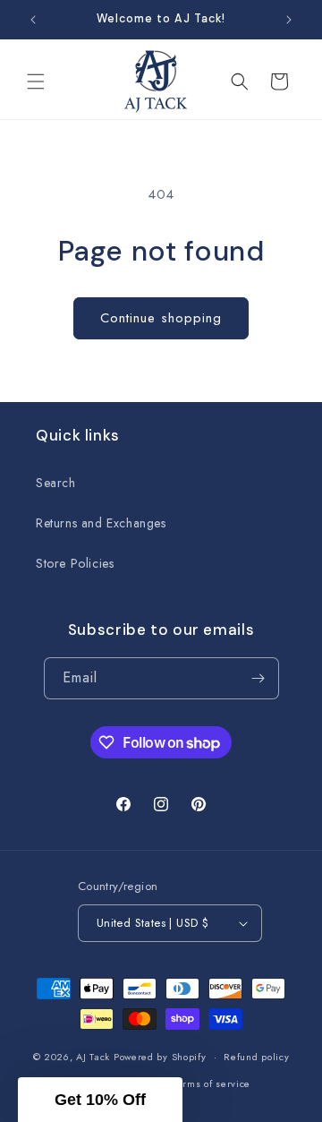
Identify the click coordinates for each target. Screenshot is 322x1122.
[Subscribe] (258, 678)
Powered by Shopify (160, 1056)
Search (56, 483)
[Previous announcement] (33, 19)
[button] (35, 81)
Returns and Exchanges (101, 523)
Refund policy (256, 1056)
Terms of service (211, 1083)
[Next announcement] (289, 19)
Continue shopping (161, 318)
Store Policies (75, 563)
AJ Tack (95, 1056)
